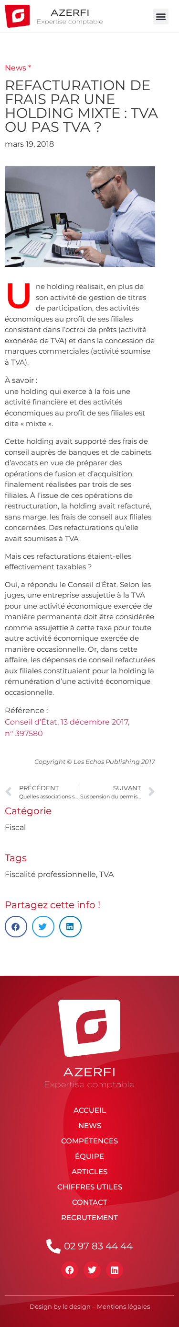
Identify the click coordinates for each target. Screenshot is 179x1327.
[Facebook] (69, 1270)
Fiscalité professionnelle (50, 874)
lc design (77, 1306)
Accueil (90, 1110)
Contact (89, 1202)
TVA (106, 874)
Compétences (89, 1140)
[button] (160, 16)
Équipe (89, 1156)
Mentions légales (123, 1306)
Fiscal (15, 827)
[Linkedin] (114, 1270)
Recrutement (89, 1217)
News (89, 1125)
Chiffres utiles (89, 1186)
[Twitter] (92, 1270)
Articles (89, 1171)
